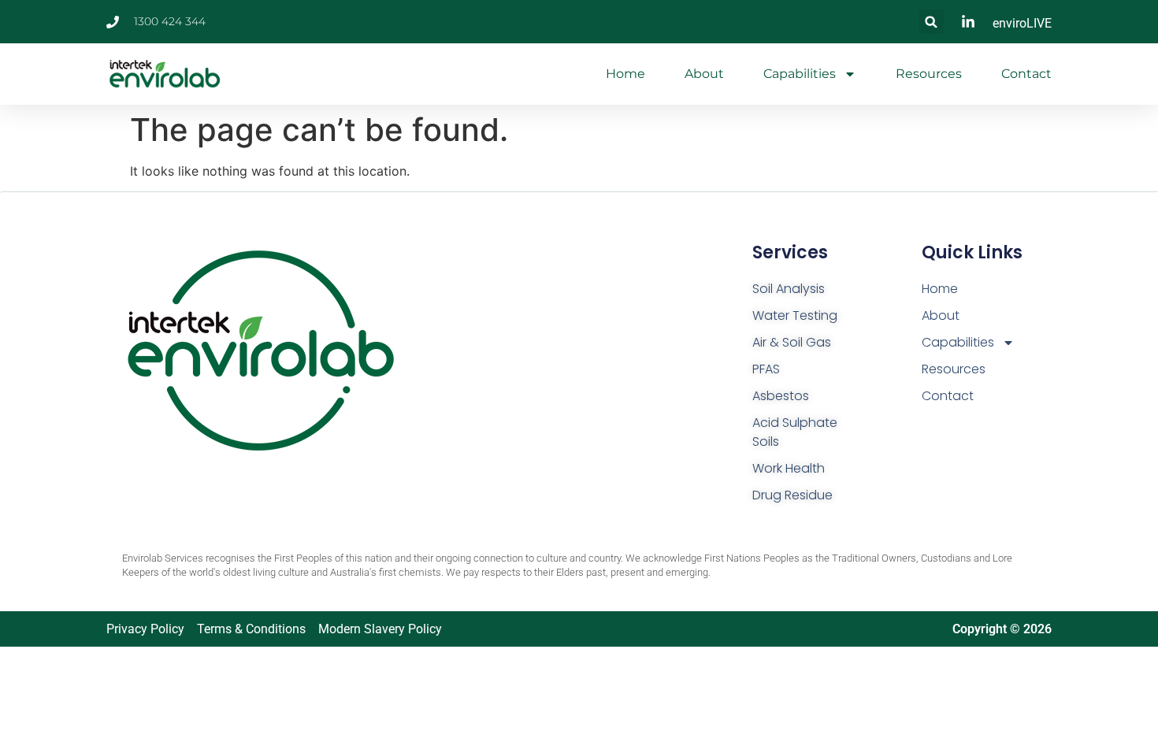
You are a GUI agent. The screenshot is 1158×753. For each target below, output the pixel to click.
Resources (929, 73)
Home (625, 73)
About (704, 73)
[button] (931, 21)
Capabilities (799, 73)
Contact (1026, 73)
